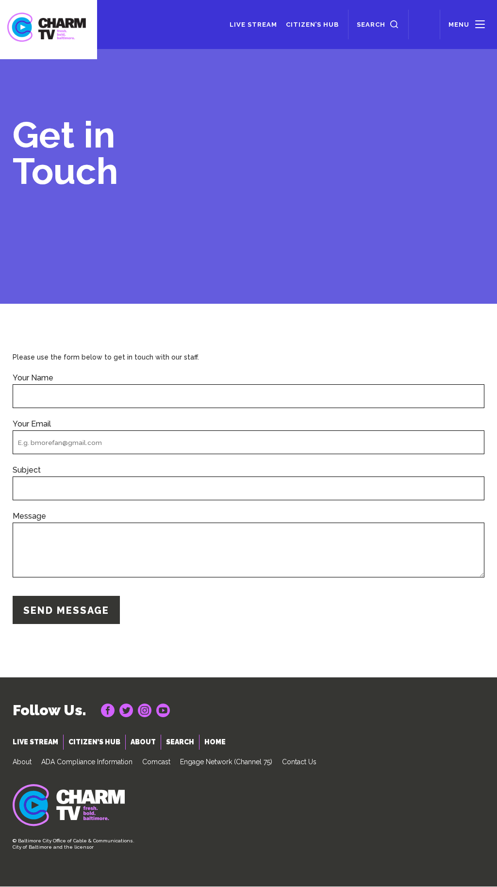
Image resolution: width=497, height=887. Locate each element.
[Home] (48, 29)
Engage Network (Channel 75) (226, 762)
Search (371, 24)
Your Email (32, 424)
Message (29, 516)
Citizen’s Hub (312, 24)
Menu (458, 24)
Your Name (33, 378)
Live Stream (253, 24)
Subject (27, 470)
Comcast (156, 762)
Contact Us (299, 762)
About (22, 762)
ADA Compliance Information (87, 762)
